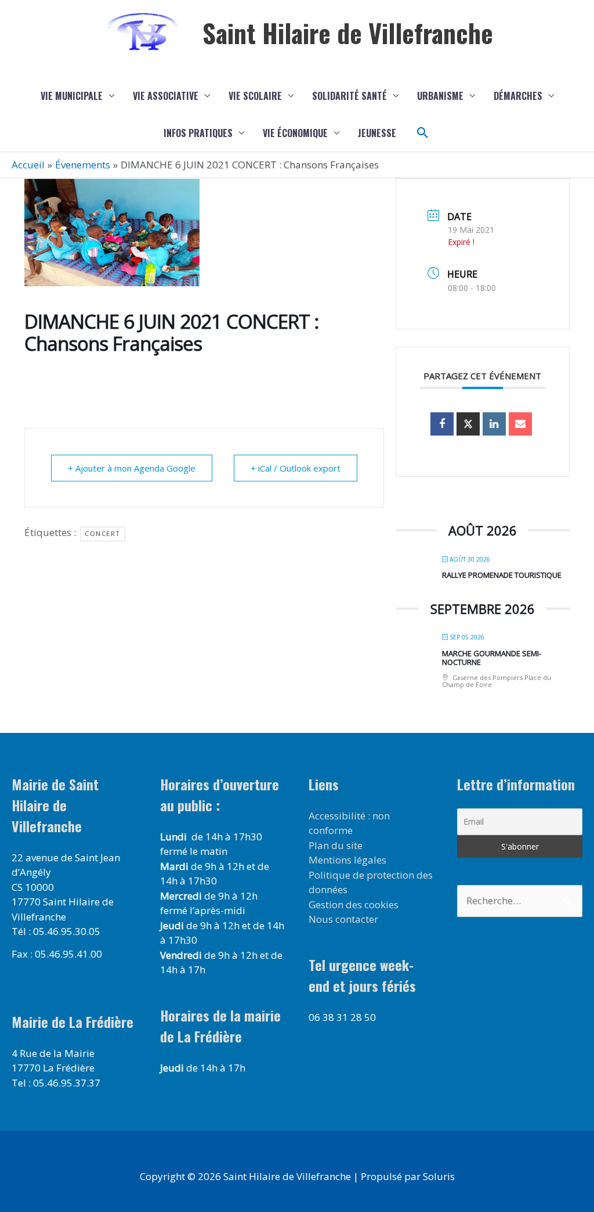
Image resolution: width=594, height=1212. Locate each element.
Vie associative (165, 96)
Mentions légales (347, 859)
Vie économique (295, 133)
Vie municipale (72, 96)
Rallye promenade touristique (502, 575)
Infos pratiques (198, 133)
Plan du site (336, 845)
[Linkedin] (494, 424)
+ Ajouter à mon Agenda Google (131, 468)
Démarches (518, 96)
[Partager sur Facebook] (442, 424)
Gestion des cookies (354, 904)
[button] (422, 133)
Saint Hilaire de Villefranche (347, 33)
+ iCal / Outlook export (296, 468)
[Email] (520, 424)
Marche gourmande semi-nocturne (491, 658)
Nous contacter (343, 919)
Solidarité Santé (349, 96)
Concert (103, 533)
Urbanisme (440, 96)
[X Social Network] (468, 424)
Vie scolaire (255, 96)
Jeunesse (377, 133)
